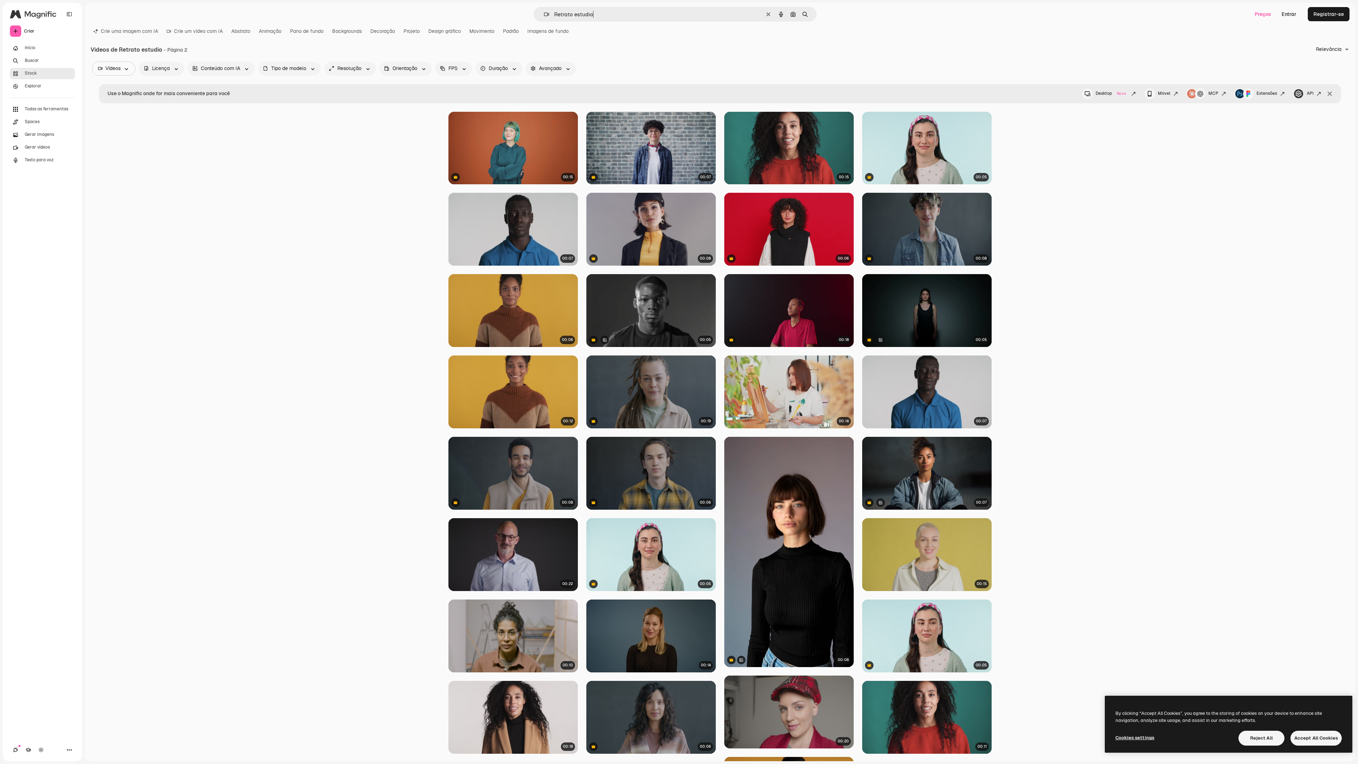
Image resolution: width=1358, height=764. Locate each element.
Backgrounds (347, 31)
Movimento (481, 31)
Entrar (1289, 14)
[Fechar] (1330, 94)
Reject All (1261, 738)
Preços (1263, 14)
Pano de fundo (307, 31)
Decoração (382, 31)
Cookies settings (1134, 738)
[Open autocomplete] (543, 14)
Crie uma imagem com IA (129, 31)
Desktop (1111, 93)
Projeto (412, 31)
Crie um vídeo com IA (198, 31)
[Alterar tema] (41, 750)
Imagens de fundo (548, 31)
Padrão (511, 31)
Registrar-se (1328, 14)
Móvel (1164, 93)
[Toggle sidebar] (69, 14)
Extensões (1267, 93)
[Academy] (28, 750)
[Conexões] (15, 750)
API (1310, 93)
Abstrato (240, 31)
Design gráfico (444, 31)
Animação (270, 31)
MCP (1213, 93)
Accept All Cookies (1316, 738)
